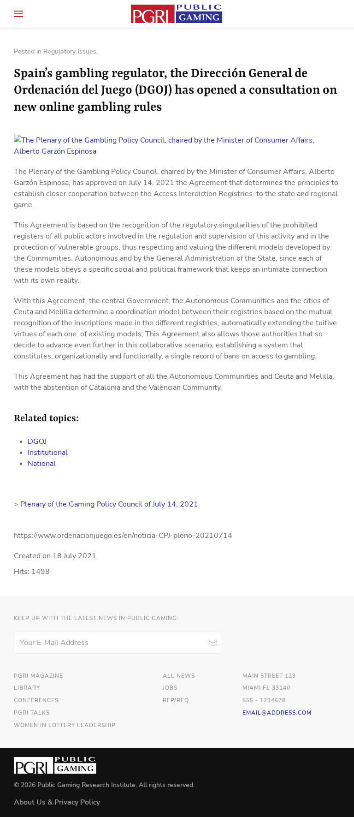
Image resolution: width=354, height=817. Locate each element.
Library (27, 688)
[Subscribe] (212, 643)
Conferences (36, 700)
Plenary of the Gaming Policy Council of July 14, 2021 (109, 504)
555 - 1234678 (264, 700)
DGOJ (37, 441)
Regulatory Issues (69, 51)
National (42, 464)
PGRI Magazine (38, 676)
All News (179, 676)
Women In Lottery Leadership (65, 725)
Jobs (170, 688)
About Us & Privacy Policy (57, 802)
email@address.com (277, 712)
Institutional (48, 452)
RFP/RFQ (176, 700)
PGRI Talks (32, 712)
